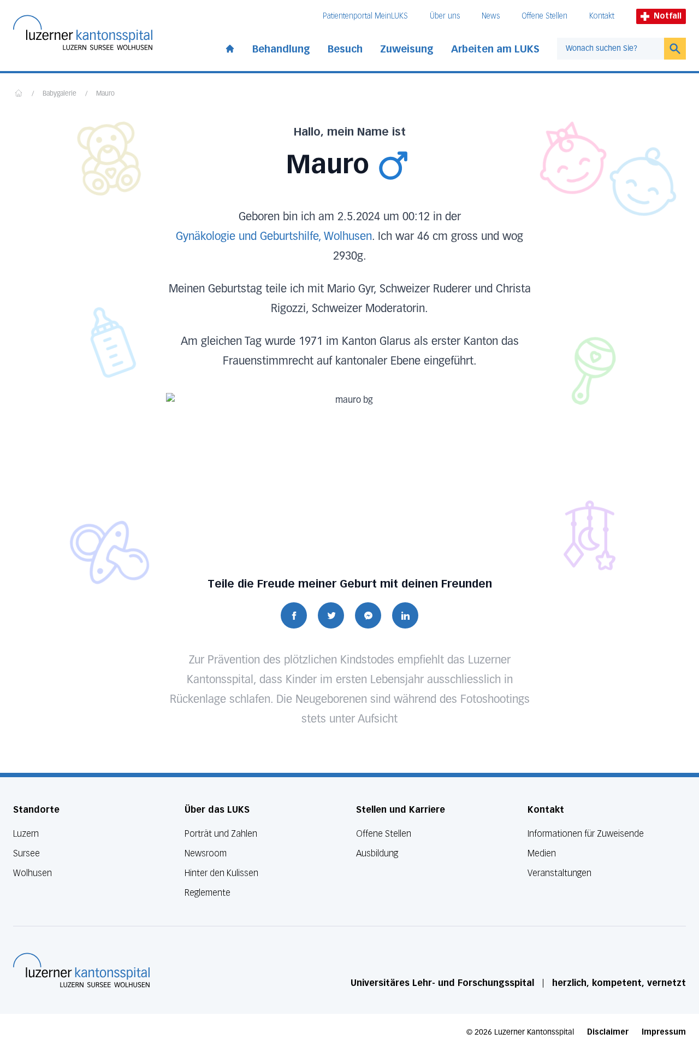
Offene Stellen (544, 16)
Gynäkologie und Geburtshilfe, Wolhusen (274, 236)
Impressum (664, 1032)
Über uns (445, 16)
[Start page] (230, 46)
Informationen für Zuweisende (586, 834)
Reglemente (207, 893)
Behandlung (281, 49)
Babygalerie (59, 94)
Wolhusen (32, 873)
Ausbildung (377, 853)
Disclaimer (608, 1032)
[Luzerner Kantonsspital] (81, 970)
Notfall (668, 16)
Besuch (345, 49)
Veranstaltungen (559, 873)
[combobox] (610, 49)
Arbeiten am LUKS (495, 49)
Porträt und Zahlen (221, 834)
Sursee (26, 853)
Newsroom (206, 853)
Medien (542, 853)
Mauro (105, 94)
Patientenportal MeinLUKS (365, 16)
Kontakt (601, 16)
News (491, 16)
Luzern (26, 834)
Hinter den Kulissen (221, 873)
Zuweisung (407, 49)
